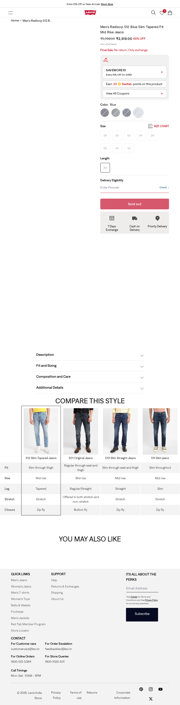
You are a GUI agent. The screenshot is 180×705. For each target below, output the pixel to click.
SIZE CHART (161, 126)
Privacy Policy (151, 600)
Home (15, 20)
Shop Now (107, 4)
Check (163, 187)
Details (134, 597)
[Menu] (10, 12)
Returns (92, 692)
